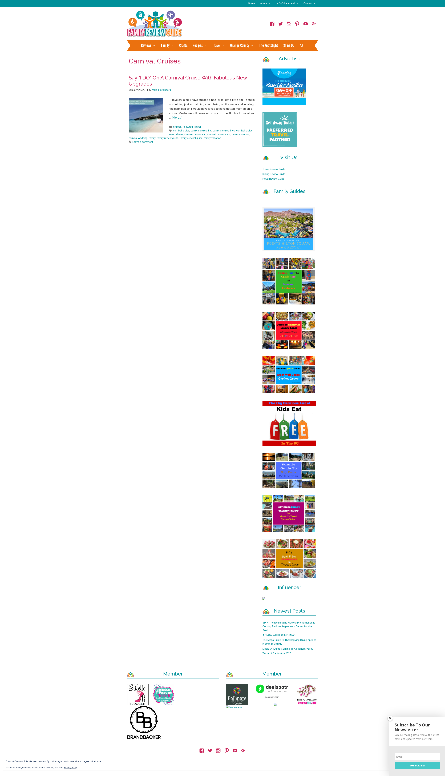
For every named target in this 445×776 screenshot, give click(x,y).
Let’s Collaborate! (285, 3)
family (152, 138)
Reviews (146, 45)
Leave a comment (142, 141)
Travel (216, 45)
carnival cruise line (201, 130)
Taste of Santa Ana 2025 (276, 653)
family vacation (212, 138)
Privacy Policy (70, 767)
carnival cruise (181, 130)
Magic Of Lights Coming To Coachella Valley (287, 648)
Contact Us (309, 3)
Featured (188, 126)
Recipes (198, 45)
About (263, 3)
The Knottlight (268, 45)
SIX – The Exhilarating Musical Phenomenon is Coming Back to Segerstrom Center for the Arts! (288, 626)
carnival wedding (138, 138)
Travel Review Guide (273, 169)
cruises (177, 126)
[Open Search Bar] (301, 45)
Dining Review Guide (273, 174)
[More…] (177, 117)
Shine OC (288, 45)
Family (165, 45)
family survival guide (191, 138)
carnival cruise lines (224, 130)
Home (251, 3)
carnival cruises (240, 134)
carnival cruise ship (195, 134)
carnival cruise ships (218, 134)
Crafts (183, 45)
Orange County (239, 45)
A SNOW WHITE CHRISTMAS (279, 635)
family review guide (167, 138)
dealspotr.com (272, 696)
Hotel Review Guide (273, 178)
